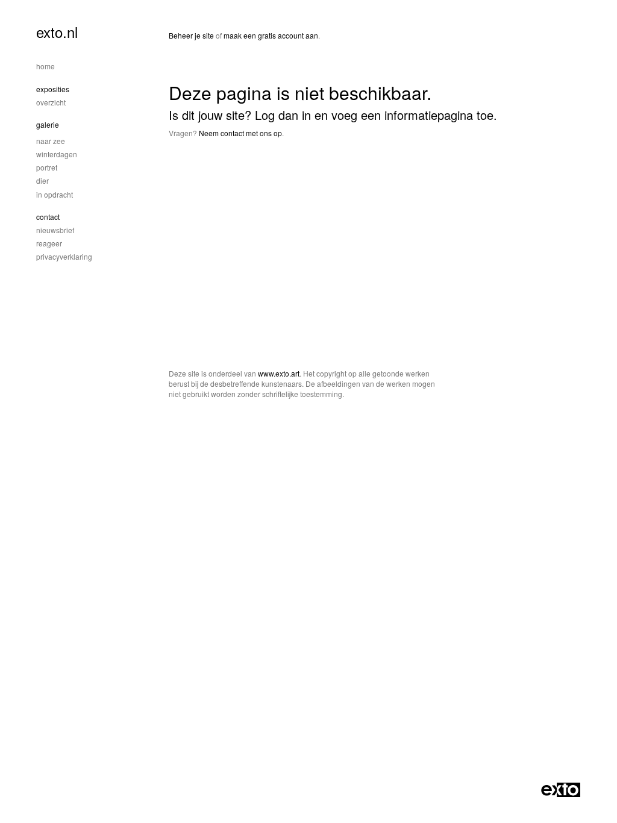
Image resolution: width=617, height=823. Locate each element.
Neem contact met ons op (240, 133)
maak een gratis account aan (271, 35)
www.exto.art (278, 373)
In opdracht (54, 194)
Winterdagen (56, 154)
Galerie (47, 124)
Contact (48, 216)
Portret (46, 167)
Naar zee (50, 141)
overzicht (51, 102)
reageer (49, 243)
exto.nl (57, 31)
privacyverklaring (64, 256)
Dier (42, 180)
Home (45, 66)
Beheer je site (191, 35)
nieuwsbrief (55, 230)
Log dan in (283, 115)
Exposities (52, 89)
